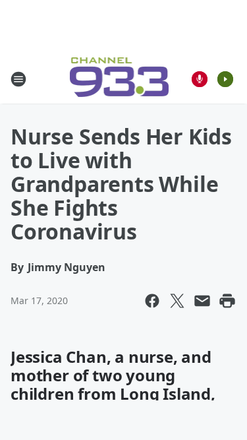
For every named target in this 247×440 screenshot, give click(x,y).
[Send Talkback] (199, 79)
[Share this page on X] (177, 301)
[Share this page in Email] (202, 301)
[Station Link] (119, 78)
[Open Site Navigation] (18, 79)
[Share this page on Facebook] (152, 301)
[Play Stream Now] (225, 79)
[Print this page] (227, 301)
